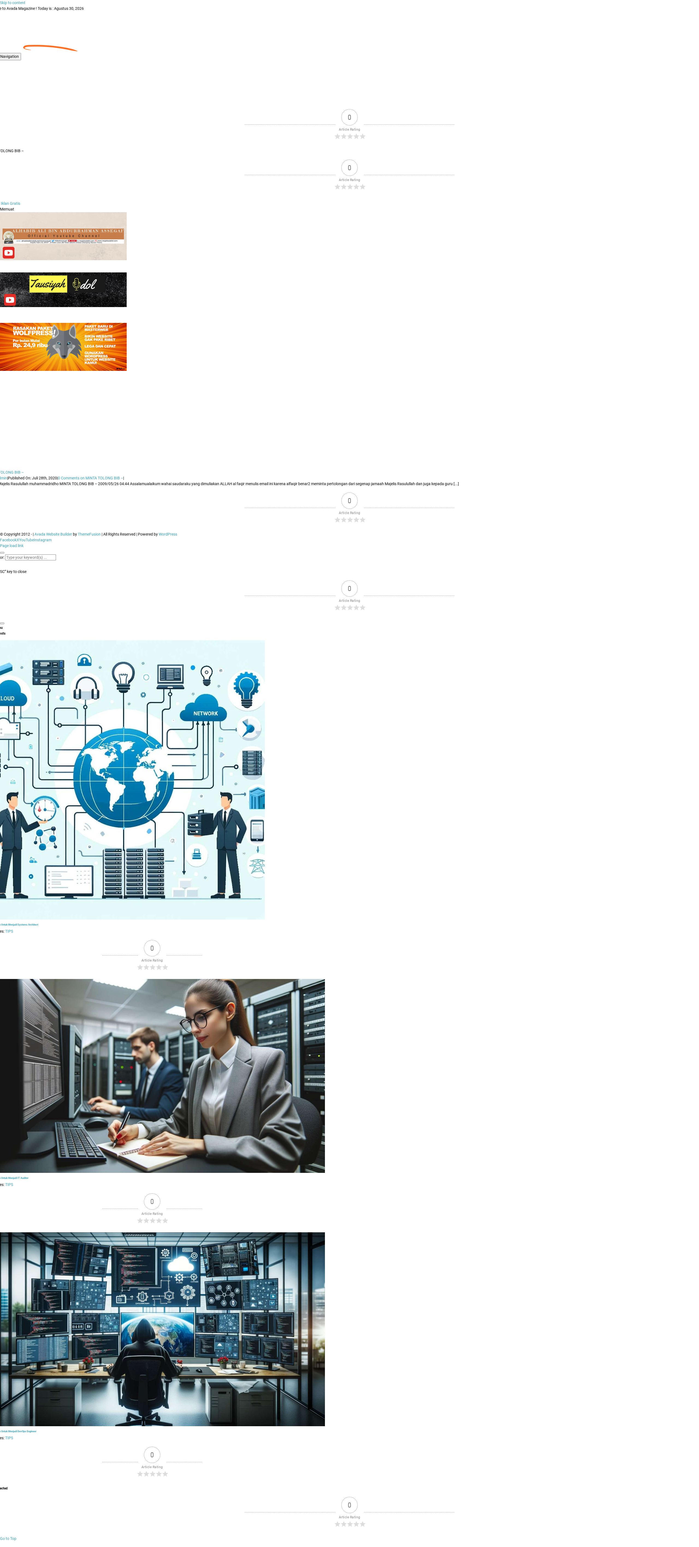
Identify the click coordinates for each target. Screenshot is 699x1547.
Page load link (11, 545)
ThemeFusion (89, 534)
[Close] (2, 553)
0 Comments (90, 478)
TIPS (9, 931)
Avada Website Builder (53, 534)
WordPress (168, 534)
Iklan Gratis (10, 203)
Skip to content (12, 3)
